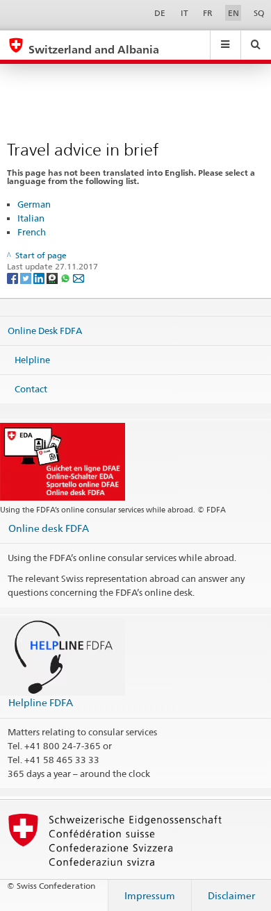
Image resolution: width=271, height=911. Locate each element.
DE (159, 13)
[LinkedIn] (40, 277)
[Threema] (53, 277)
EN (233, 13)
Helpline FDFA (40, 702)
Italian (30, 218)
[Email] (78, 277)
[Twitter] (26, 277)
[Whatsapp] (66, 277)
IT (184, 13)
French (31, 231)
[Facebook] (13, 277)
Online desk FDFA (48, 528)
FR (208, 13)
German (34, 204)
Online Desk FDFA (45, 330)
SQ (259, 13)
